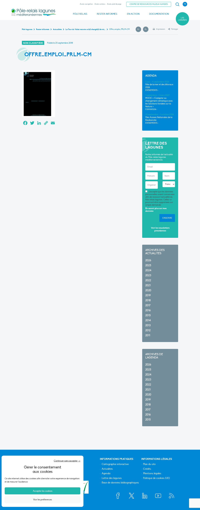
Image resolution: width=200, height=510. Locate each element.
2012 (148, 330)
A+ (146, 29)
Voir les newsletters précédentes (160, 229)
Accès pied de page (114, 4)
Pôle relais (80, 13)
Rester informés (107, 13)
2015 (148, 315)
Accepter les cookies (42, 491)
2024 (148, 270)
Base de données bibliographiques (120, 482)
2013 (148, 325)
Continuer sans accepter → (67, 460)
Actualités (107, 469)
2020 (148, 290)
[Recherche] (177, 4)
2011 (147, 335)
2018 (148, 300)
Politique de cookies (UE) (156, 478)
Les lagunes (182, 19)
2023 (148, 275)
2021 (148, 285)
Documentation (159, 13)
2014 (148, 320)
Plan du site (149, 464)
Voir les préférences (42, 499)
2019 (148, 295)
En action (133, 13)
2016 (148, 310)
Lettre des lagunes (112, 478)
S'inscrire (167, 218)
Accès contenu (100, 4)
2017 (147, 305)
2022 (148, 280)
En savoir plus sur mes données (156, 209)
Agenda (106, 473)
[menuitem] (177, 4)
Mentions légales (152, 473)
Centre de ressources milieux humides (149, 4)
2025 (148, 265)
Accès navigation (86, 4)
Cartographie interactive (115, 464)
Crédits (147, 469)
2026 (148, 260)
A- (139, 29)
